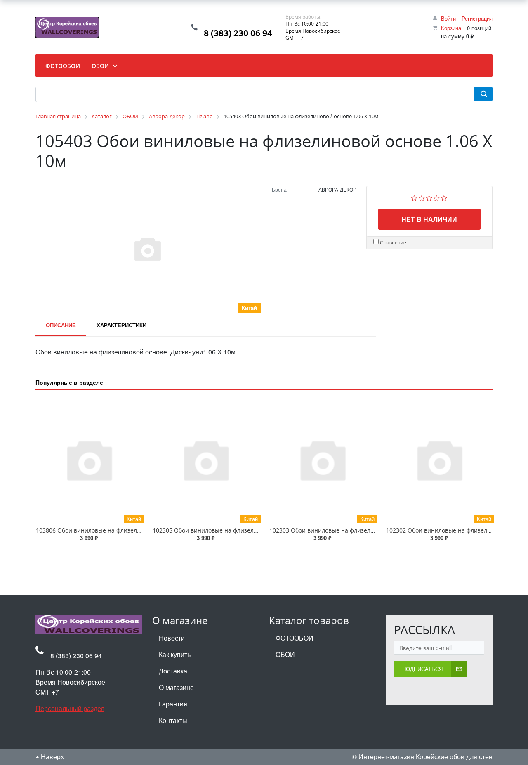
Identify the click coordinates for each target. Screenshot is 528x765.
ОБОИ (285, 654)
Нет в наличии (429, 219)
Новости (172, 638)
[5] (444, 197)
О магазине (176, 687)
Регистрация (477, 18)
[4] (437, 197)
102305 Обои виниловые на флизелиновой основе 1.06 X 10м (240, 530)
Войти (448, 18)
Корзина (451, 28)
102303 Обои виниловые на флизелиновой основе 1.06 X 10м (356, 530)
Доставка (173, 671)
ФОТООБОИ (295, 638)
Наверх (51, 756)
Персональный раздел (69, 708)
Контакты (173, 720)
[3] (429, 197)
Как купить (175, 654)
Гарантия (173, 704)
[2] (422, 197)
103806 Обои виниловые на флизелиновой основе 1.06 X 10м (123, 530)
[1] (414, 197)
